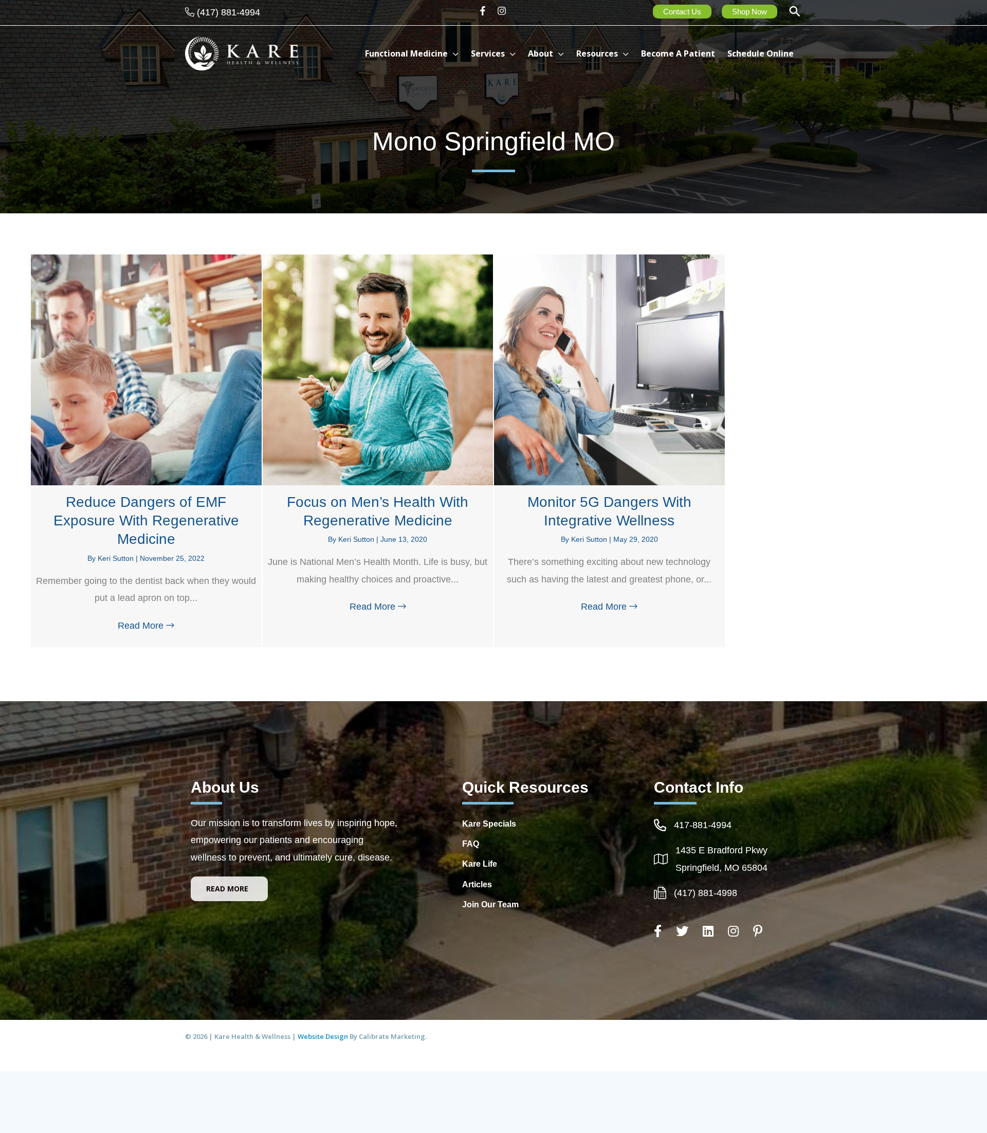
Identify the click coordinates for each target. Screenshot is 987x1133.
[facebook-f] (486, 10)
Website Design (324, 1036)
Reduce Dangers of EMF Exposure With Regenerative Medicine (146, 520)
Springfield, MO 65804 (721, 868)
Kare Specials (489, 823)
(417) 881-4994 (228, 12)
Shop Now (749, 11)
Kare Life (479, 864)
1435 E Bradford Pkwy (721, 850)
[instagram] (503, 10)
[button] (795, 13)
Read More (148, 625)
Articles (477, 884)
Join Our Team (490, 904)
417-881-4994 (703, 825)
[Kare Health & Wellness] (241, 53)
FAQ (470, 843)
